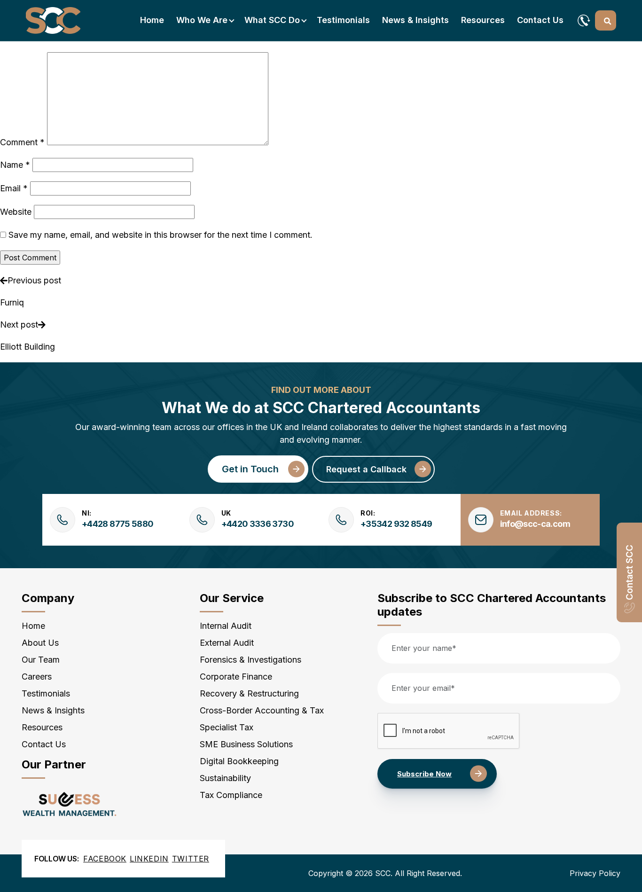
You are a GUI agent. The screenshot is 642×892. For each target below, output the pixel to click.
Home (152, 20)
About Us (40, 643)
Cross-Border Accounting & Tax (262, 710)
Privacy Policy (595, 873)
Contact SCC (629, 572)
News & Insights (415, 20)
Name (15, 165)
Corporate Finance (236, 676)
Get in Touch (250, 469)
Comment (22, 142)
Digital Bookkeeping (239, 761)
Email (14, 188)
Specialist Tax (226, 727)
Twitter (190, 858)
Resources (483, 20)
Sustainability (225, 778)
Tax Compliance (231, 795)
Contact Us (540, 20)
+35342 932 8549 (396, 524)
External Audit (227, 643)
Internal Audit (225, 626)
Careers (37, 676)
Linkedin (149, 858)
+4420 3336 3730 (257, 524)
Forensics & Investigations (250, 660)
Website (15, 212)
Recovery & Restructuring (249, 693)
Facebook (104, 858)
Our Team (41, 660)
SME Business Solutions (246, 744)
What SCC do (272, 20)
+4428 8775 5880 (117, 524)
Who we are (201, 20)
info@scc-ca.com (535, 524)
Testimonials (343, 20)
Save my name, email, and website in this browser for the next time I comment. (160, 235)
